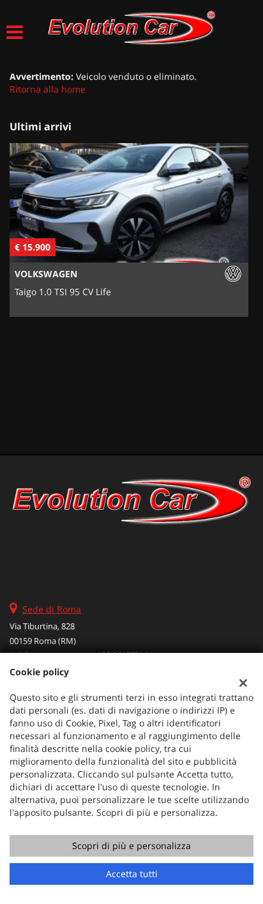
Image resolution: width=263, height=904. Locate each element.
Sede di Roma (51, 609)
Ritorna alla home (48, 89)
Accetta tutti (132, 874)
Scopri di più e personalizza (131, 845)
